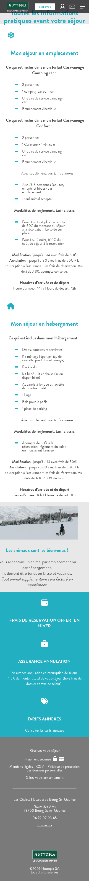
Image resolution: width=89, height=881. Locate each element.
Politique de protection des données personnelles (53, 768)
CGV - (41, 766)
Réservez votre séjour (44, 750)
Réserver (45, 7)
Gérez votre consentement (44, 777)
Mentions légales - (22, 766)
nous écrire (44, 825)
